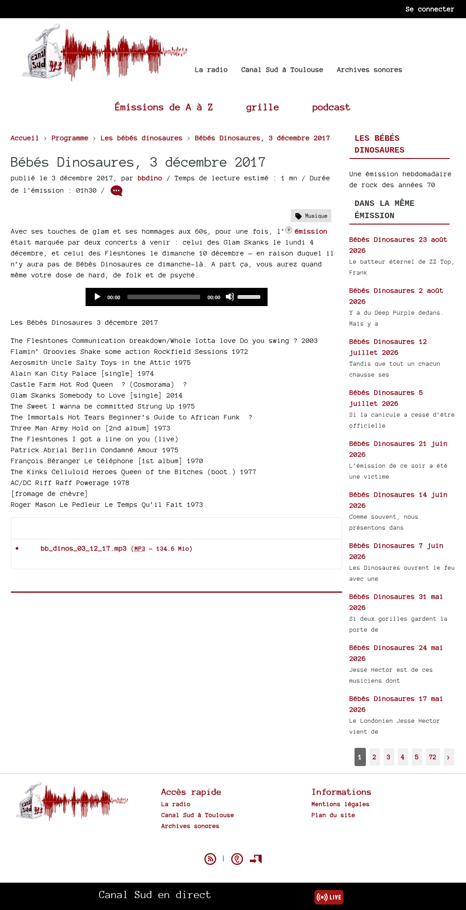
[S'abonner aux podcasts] (237, 859)
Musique (316, 215)
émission (311, 231)
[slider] (250, 296)
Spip (233, 843)
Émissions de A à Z (164, 106)
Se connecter (430, 9)
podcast (332, 106)
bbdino (150, 178)
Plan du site (333, 814)
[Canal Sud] (104, 77)
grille (263, 106)
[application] (177, 297)
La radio (211, 69)
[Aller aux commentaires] (116, 191)
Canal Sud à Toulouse (283, 69)
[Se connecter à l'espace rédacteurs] (255, 859)
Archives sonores (370, 69)
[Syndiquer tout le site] (210, 859)
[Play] (97, 296)
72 (432, 757)
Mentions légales (341, 804)
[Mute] (230, 296)
